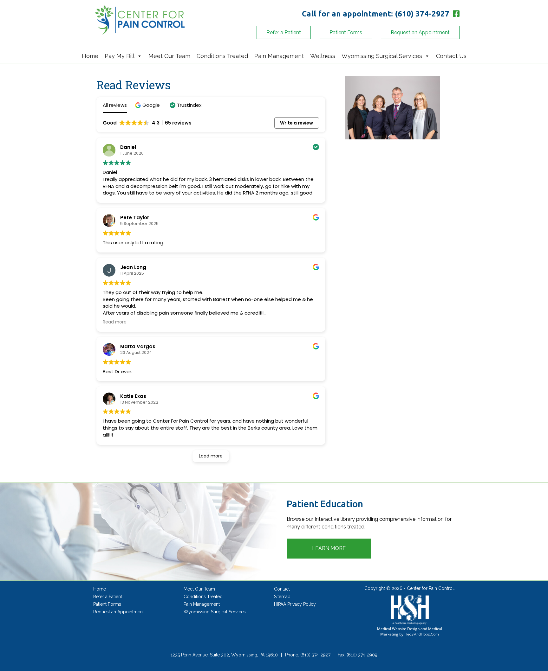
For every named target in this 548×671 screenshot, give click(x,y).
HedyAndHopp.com (421, 634)
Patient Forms (345, 32)
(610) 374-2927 (422, 14)
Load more (211, 456)
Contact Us (451, 56)
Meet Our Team (169, 56)
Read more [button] (115, 322)
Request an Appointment (420, 32)
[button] (148, 105)
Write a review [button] (296, 123)
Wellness (322, 56)
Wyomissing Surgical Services (382, 56)
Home (90, 56)
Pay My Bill (119, 56)
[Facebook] (455, 14)
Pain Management (279, 56)
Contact (282, 588)
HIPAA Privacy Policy (295, 604)
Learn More (329, 548)
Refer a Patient (283, 32)
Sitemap (282, 596)
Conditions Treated (222, 56)
